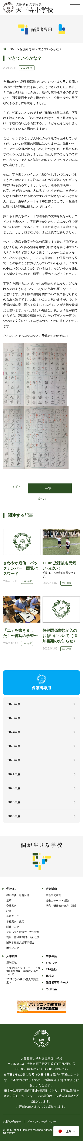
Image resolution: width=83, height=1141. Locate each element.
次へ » (42, 498)
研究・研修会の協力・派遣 (61, 905)
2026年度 (13, 704)
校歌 (8, 910)
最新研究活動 (53, 895)
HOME (11, 49)
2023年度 (13, 746)
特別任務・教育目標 (17, 895)
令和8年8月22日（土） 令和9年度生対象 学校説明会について (23, 971)
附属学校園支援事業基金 (20, 942)
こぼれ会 (51, 989)
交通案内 (11, 905)
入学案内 (11, 956)
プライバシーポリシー (41, 1121)
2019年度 (13, 802)
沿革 (8, 900)
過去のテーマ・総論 (57, 900)
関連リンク (12, 926)
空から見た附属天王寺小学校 (23, 931)
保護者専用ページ (57, 982)
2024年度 (13, 732)
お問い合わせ (12, 1121)
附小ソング (12, 947)
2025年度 (13, 718)
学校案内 (11, 888)
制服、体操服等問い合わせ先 (23, 937)
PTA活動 (51, 969)
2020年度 (13, 788)
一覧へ (49, 488)
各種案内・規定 (15, 921)
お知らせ (51, 962)
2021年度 (13, 774)
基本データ (12, 916)
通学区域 (11, 962)
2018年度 (13, 816)
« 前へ (17, 486)
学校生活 (51, 956)
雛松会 (50, 976)
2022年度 (13, 760)
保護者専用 (27, 49)
